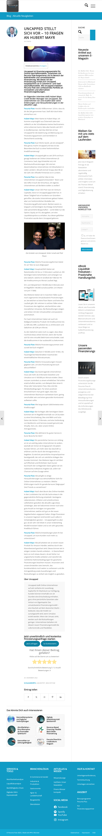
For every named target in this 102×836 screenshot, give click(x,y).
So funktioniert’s (49, 643)
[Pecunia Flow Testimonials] (13, 6)
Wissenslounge (59, 778)
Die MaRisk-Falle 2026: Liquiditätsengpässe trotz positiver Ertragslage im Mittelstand (85, 116)
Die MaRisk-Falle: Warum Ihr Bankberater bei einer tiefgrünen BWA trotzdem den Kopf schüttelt (86, 74)
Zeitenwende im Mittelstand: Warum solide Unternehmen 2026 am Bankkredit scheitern (86, 85)
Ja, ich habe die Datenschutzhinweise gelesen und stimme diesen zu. (89, 240)
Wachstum (50, 683)
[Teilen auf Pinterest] (53, 697)
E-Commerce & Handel (39, 777)
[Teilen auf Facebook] (28, 697)
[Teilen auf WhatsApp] (44, 697)
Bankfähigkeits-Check (15, 788)
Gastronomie (35, 788)
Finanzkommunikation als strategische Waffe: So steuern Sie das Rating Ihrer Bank (86, 96)
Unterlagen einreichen (86, 784)
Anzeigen (43, 66)
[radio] (34, 662)
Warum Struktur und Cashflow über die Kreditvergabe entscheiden (86, 106)
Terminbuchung (83, 780)
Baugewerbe (35, 800)
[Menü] (91, 6)
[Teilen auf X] (36, 697)
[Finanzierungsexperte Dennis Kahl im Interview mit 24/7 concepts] (2, 418)
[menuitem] (85, 6)
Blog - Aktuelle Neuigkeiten (20, 15)
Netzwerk (27, 41)
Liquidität (41, 683)
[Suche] (85, 6)
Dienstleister (35, 804)
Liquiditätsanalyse (14, 783)
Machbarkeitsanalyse (15, 779)
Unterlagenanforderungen (87, 775)
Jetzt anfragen (32, 643)
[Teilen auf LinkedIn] (61, 697)
